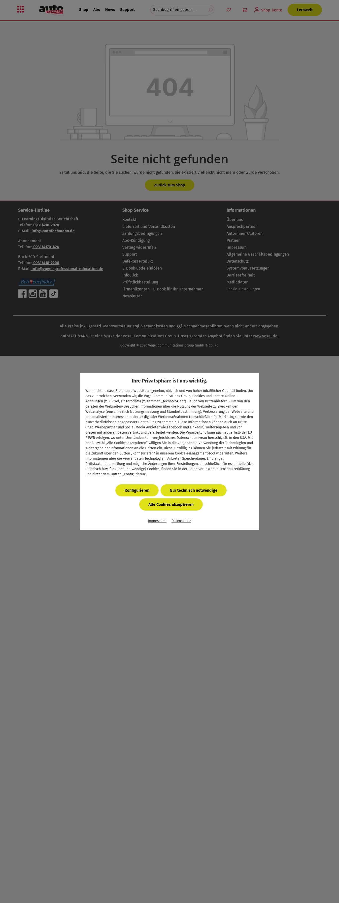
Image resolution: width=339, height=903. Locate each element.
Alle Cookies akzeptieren (171, 504)
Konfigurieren (137, 490)
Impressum (157, 521)
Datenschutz (181, 521)
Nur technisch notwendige (193, 490)
